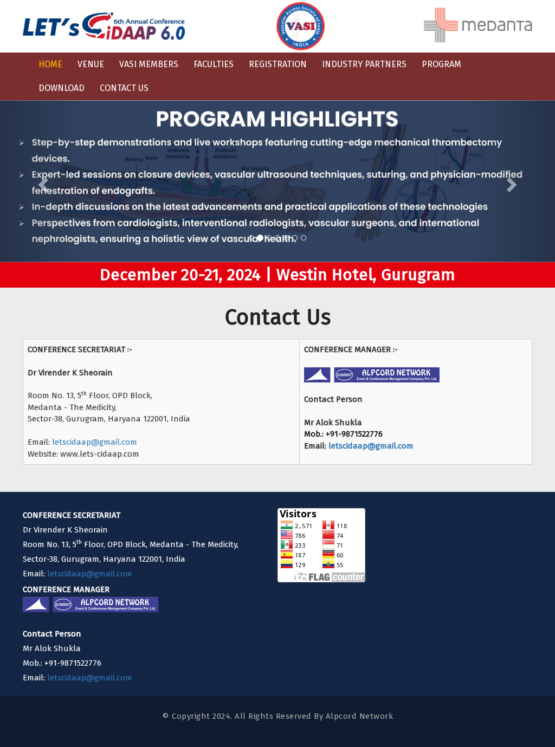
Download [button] (61, 88)
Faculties (213, 64)
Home (50, 64)
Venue (91, 64)
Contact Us (124, 88)
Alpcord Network (359, 716)
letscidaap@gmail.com (94, 442)
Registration (278, 64)
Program (441, 64)
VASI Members (148, 64)
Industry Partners (364, 64)
